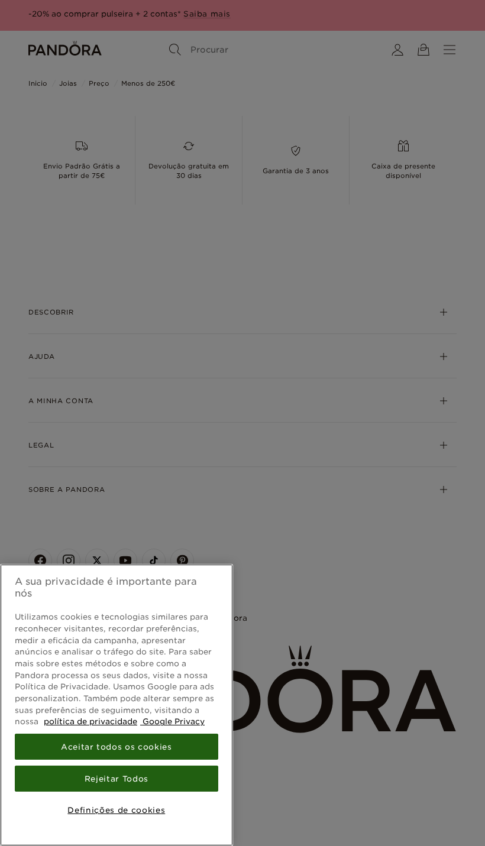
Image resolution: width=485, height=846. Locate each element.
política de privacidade (90, 721)
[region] (116, 705)
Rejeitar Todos (116, 778)
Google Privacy (172, 721)
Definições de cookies (116, 810)
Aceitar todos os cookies (116, 746)
